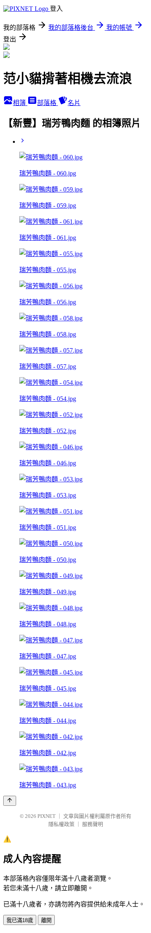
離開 (46, 920)
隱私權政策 (61, 824)
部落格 (47, 102)
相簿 (20, 102)
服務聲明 (92, 824)
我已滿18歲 (19, 920)
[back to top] (9, 801)
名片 (74, 102)
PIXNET (46, 816)
